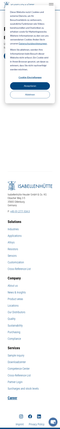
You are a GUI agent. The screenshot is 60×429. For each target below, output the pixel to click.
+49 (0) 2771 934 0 (20, 211)
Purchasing (14, 332)
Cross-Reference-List (19, 269)
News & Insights (17, 292)
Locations (13, 305)
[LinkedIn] (39, 416)
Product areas (15, 299)
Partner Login (15, 382)
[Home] (19, 5)
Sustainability (15, 325)
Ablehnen (30, 94)
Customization (16, 262)
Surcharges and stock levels (23, 388)
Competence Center (19, 368)
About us (13, 285)
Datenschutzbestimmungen (33, 43)
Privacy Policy (36, 424)
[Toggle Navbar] (51, 5)
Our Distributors (16, 312)
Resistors (13, 249)
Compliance (14, 338)
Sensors (12, 255)
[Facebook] (30, 416)
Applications (15, 235)
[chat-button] (53, 422)
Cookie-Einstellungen (30, 77)
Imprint (20, 424)
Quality (12, 318)
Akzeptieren (30, 85)
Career (12, 398)
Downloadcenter (17, 362)
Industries (13, 229)
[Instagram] (21, 416)
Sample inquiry (16, 355)
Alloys (11, 242)
